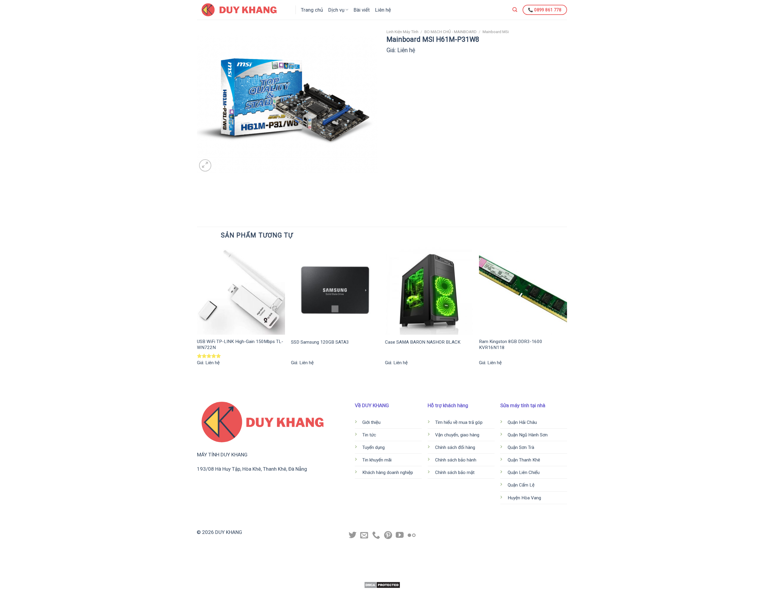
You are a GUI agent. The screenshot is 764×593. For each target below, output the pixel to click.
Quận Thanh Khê (524, 460)
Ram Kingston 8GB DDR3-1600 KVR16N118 (510, 344)
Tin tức (369, 435)
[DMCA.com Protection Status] (382, 584)
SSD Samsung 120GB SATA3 (320, 342)
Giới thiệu (371, 422)
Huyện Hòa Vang (524, 498)
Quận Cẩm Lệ (522, 485)
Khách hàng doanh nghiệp (388, 472)
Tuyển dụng (373, 447)
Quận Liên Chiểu (524, 472)
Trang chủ (312, 10)
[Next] (566, 311)
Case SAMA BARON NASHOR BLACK (422, 342)
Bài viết (362, 10)
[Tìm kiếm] (514, 10)
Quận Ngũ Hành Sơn (528, 435)
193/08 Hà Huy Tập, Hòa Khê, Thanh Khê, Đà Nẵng (252, 469)
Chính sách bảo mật (455, 472)
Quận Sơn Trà (521, 447)
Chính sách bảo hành (455, 460)
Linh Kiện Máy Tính (402, 31)
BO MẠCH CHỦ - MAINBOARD (450, 31)
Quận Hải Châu (523, 422)
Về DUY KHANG (372, 405)
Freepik (405, 575)
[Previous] (197, 311)
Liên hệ (383, 10)
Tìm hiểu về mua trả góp (459, 422)
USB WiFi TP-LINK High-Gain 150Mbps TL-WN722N (240, 344)
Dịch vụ (336, 10)
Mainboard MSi (496, 31)
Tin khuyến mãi (377, 460)
